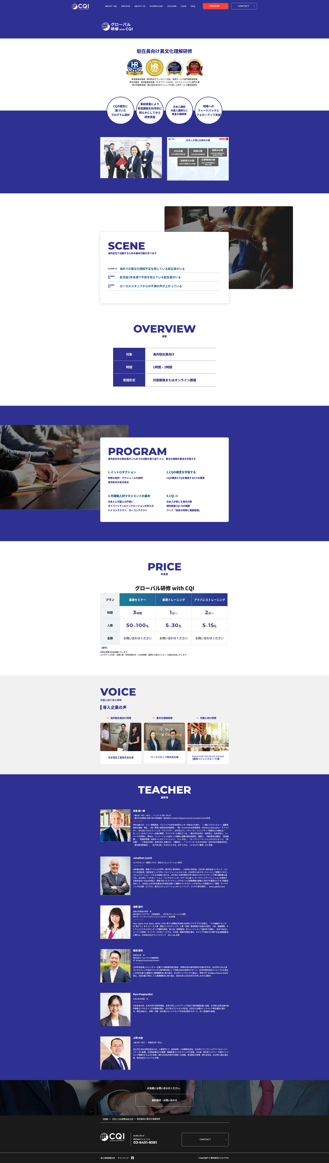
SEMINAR (214, 6)
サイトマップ (123, 1158)
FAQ (193, 6)
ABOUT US (139, 6)
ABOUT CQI (111, 6)
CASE (183, 6)
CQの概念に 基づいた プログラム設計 (120, 110)
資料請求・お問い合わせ (164, 1100)
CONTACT (243, 6)
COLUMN (171, 6)
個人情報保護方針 (108, 1158)
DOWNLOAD (156, 6)
